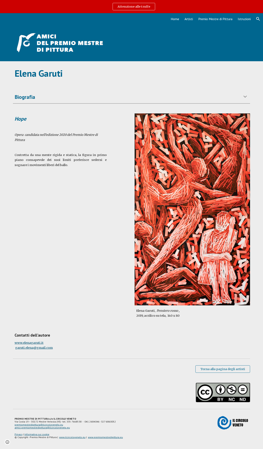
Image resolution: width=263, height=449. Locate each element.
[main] (131, 73)
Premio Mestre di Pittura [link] (215, 19)
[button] (258, 19)
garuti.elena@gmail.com (34, 348)
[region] (131, 6)
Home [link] (175, 19)
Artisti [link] (189, 19)
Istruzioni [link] (244, 19)
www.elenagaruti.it (29, 343)
